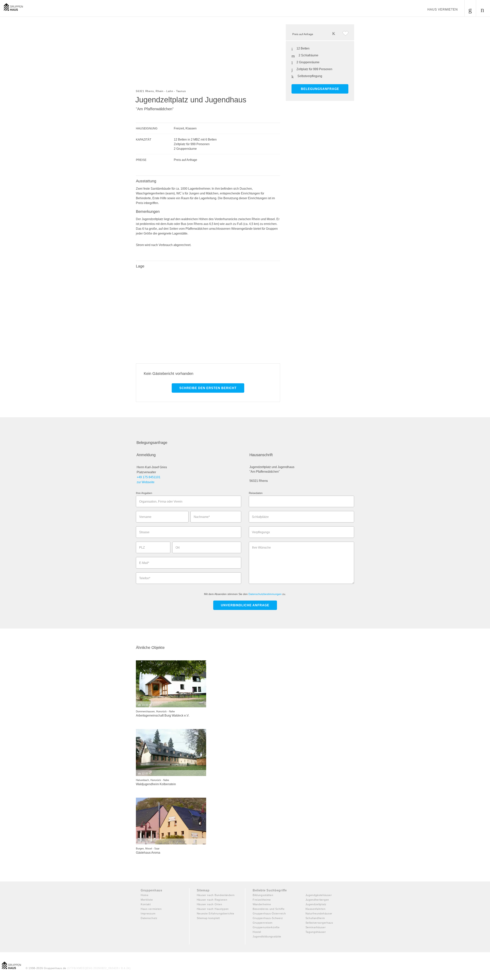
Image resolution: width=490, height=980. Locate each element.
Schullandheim (315, 918)
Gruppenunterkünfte (266, 927)
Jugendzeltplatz (316, 904)
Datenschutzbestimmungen (265, 594)
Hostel (257, 931)
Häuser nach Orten (209, 904)
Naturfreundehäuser (318, 913)
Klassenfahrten (315, 908)
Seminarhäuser (315, 927)
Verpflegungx (261, 532)
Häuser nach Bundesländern (216, 895)
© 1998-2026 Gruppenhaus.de (78, 968)
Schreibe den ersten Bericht (208, 388)
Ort (178, 547)
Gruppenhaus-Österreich (269, 913)
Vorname (145, 516)
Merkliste (147, 899)
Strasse (144, 532)
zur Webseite (145, 482)
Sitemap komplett (208, 918)
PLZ (142, 547)
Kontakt (146, 904)
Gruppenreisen (263, 922)
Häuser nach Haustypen (213, 908)
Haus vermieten (442, 9)
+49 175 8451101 (148, 477)
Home (145, 895)
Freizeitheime (262, 899)
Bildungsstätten (263, 895)
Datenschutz (149, 918)
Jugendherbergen (317, 899)
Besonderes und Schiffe (268, 908)
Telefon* (144, 578)
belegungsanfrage (320, 89)
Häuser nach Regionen (212, 899)
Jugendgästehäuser (318, 895)
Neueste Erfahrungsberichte (215, 913)
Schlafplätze (260, 516)
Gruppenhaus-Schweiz (268, 918)
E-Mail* (144, 562)
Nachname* (202, 516)
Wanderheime (262, 904)
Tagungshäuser (315, 931)
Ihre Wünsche (261, 547)
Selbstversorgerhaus (319, 922)
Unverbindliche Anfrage (245, 605)
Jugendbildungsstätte (267, 936)
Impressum (148, 913)
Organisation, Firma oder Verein (160, 501)
